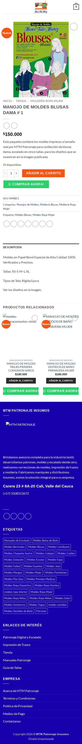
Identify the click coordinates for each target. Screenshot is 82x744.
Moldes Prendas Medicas (41, 579)
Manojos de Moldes (28, 204)
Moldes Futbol (12, 566)
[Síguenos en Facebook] (6, 516)
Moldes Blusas (23, 214)
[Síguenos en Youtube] (28, 516)
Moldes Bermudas (14, 546)
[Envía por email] (28, 224)
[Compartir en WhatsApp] (6, 224)
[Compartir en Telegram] (49, 224)
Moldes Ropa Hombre (47, 585)
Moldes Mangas (13, 572)
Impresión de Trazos (16, 644)
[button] (5, 7)
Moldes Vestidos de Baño (18, 611)
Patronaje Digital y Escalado (22, 637)
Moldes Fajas (55, 559)
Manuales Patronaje (17, 660)
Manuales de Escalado (16, 540)
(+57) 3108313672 (16, 493)
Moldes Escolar (35, 559)
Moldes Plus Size (13, 579)
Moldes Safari (63, 598)
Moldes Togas (37, 604)
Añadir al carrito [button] (21, 380)
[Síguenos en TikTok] (21, 516)
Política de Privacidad (17, 706)
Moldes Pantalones (56, 572)
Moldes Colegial (45, 553)
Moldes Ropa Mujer (44, 214)
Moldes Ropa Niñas (15, 598)
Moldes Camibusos (59, 546)
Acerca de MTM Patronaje (21, 691)
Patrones (41, 611)
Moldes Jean (53, 566)
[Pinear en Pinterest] (35, 224)
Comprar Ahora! (28, 184)
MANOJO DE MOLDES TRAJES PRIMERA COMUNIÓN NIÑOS (21, 367)
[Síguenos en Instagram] (14, 516)
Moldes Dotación (13, 559)
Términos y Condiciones (19, 698)
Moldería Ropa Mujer (46, 100)
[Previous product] (14, 125)
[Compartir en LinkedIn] (42, 224)
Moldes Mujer (34, 572)
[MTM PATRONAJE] (21, 437)
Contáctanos (12, 721)
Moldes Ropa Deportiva (17, 585)
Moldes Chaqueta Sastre (18, 553)
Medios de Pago (14, 714)
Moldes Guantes (33, 566)
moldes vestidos (57, 604)
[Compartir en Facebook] (14, 224)
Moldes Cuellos (66, 553)
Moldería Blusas (49, 204)
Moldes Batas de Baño (45, 540)
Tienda (21, 100)
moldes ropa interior (15, 591)
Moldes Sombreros (14, 604)
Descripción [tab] (12, 247)
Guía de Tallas (12, 667)
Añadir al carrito (43, 173)
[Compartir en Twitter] (21, 224)
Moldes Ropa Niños (41, 598)
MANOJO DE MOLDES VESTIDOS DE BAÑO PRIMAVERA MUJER (61, 367)
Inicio (7, 100)
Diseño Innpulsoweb (41, 738)
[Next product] (6, 125)
